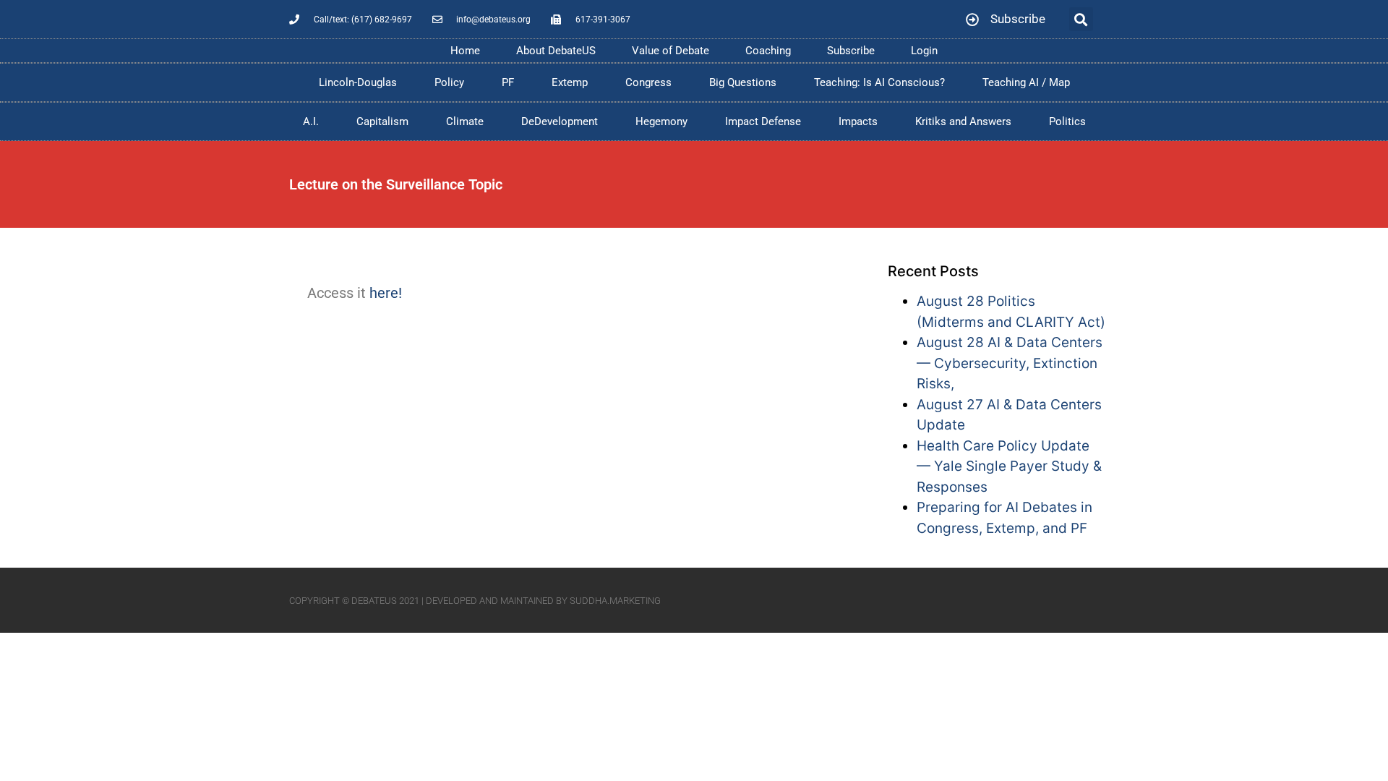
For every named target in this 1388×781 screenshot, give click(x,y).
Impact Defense (763, 121)
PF (508, 82)
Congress (648, 82)
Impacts (858, 121)
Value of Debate (670, 50)
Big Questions (742, 82)
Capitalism (382, 121)
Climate (465, 121)
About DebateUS (556, 50)
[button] (1081, 19)
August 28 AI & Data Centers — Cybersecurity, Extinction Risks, (1009, 363)
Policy (449, 82)
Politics (1067, 121)
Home (465, 50)
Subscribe (851, 50)
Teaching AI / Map (1026, 82)
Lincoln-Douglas (358, 82)
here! (385, 293)
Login (924, 50)
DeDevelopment (559, 121)
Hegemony (661, 121)
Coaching (768, 50)
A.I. (311, 121)
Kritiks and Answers (963, 121)
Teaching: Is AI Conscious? (879, 82)
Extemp (570, 82)
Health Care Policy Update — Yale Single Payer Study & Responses (1009, 466)
